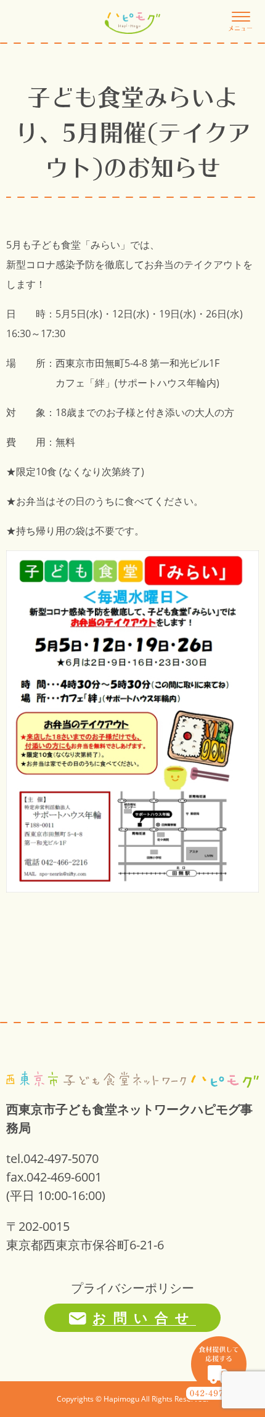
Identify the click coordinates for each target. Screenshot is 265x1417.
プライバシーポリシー (132, 1288)
